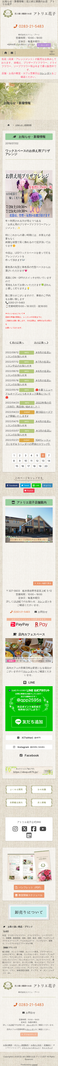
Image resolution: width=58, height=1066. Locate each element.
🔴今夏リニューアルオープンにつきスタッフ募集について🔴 (29, 393)
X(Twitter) (31, 737)
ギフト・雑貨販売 (21, 1045)
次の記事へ (40, 342)
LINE (18, 601)
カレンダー (46, 73)
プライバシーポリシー (31, 1048)
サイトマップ (47, 1048)
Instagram (31, 747)
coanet (34, 1064)
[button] (52, 51)
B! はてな (47, 485)
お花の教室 (7, 1045)
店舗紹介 (47, 1045)
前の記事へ (17, 342)
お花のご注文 (36, 1045)
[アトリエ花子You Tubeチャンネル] (43, 828)
